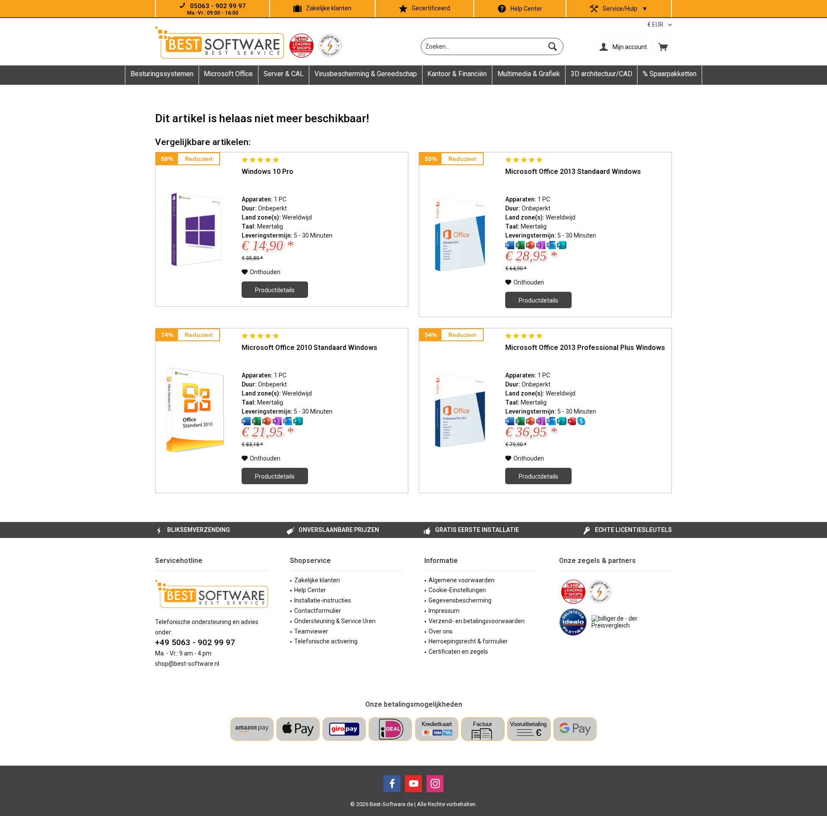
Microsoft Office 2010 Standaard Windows (309, 347)
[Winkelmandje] (663, 46)
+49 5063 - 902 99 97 (195, 642)
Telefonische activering (326, 641)
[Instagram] (435, 783)
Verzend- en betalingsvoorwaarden (477, 621)
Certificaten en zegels (458, 651)
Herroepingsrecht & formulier (468, 641)
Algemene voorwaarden (461, 580)
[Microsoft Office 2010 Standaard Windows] (196, 410)
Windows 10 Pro (267, 171)
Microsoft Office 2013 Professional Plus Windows (585, 347)
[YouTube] (413, 783)
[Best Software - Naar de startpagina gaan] (219, 42)
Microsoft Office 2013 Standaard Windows (573, 171)
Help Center (526, 8)
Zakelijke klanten (328, 8)
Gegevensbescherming (460, 600)
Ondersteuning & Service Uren (335, 621)
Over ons (441, 631)
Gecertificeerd (431, 8)
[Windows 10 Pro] (196, 229)
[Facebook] (392, 783)
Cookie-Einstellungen (457, 590)
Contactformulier (317, 610)
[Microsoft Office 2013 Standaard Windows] (460, 234)
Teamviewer (311, 631)
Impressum (444, 610)
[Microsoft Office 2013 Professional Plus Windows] (460, 410)
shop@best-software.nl (187, 663)
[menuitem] (663, 46)
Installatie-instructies (322, 600)
